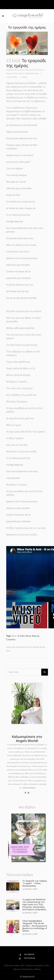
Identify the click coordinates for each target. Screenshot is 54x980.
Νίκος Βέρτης (32, 636)
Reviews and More (34, 70)
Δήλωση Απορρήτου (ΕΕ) (37, 965)
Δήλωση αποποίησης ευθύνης (27, 969)
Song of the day (14, 73)
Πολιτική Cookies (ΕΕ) (14, 965)
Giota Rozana (31, 73)
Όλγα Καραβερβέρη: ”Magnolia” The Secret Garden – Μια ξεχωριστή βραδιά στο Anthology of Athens (34, 925)
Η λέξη (21, 636)
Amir (14, 636)
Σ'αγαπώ (11, 639)
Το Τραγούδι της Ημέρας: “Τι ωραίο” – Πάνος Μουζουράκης (34, 883)
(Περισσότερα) (29, 787)
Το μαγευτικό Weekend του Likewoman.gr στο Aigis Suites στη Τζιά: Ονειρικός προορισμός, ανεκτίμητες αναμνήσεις (34, 904)
